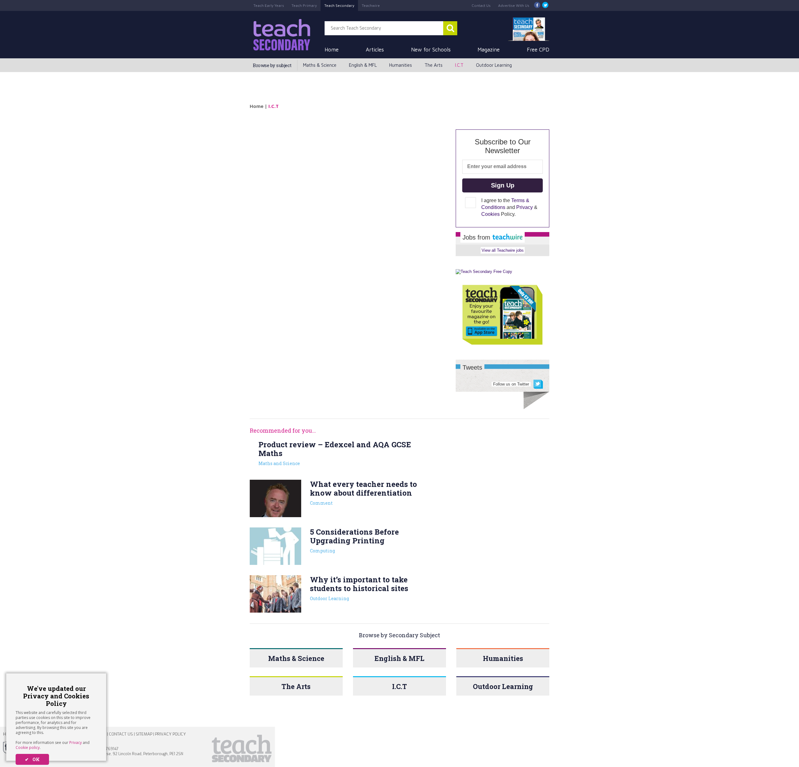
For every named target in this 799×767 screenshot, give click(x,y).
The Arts (433, 65)
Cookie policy (28, 747)
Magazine (489, 49)
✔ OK (32, 759)
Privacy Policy (170, 734)
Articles (375, 49)
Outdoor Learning (494, 65)
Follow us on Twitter (511, 384)
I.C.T (459, 65)
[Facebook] (537, 5)
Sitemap (144, 734)
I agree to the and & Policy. (509, 207)
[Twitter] (545, 5)
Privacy (75, 742)
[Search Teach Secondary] (450, 28)
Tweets (472, 367)
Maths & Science (319, 65)
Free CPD (538, 49)
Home (332, 49)
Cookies (490, 214)
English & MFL (363, 65)
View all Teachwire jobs (503, 250)
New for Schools (431, 49)
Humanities (400, 65)
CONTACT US (121, 734)
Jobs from (477, 237)
